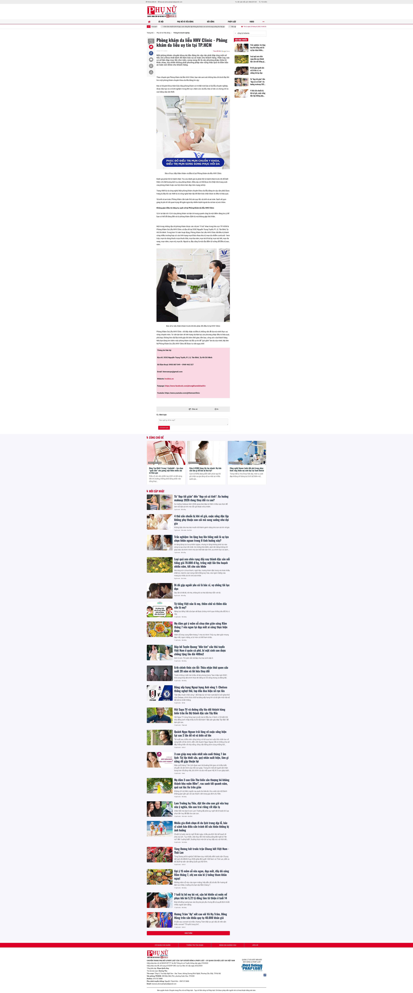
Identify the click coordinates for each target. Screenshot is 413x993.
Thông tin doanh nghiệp (155, 462)
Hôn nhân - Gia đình (186, 530)
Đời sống (183, 509)
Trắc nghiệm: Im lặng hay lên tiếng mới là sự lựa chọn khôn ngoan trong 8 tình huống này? (207, 26)
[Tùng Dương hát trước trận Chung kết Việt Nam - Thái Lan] (160, 854)
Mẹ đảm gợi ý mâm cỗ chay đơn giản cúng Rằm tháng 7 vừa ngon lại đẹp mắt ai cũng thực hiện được (200, 627)
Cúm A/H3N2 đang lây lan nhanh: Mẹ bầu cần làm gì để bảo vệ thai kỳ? (205, 469)
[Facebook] (265, 975)
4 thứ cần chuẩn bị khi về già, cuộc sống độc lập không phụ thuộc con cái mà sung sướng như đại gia (201, 519)
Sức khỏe (183, 578)
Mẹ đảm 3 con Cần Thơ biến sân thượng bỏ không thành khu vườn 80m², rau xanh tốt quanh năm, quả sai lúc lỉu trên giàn (201, 783)
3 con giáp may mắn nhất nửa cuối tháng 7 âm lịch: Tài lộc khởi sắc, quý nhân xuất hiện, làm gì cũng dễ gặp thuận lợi (201, 757)
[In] (151, 66)
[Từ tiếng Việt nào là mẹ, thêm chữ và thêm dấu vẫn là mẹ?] (160, 609)
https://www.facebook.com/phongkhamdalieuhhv (185, 386)
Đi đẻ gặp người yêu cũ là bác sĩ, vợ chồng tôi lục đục (202, 587)
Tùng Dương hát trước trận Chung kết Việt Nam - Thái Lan (201, 850)
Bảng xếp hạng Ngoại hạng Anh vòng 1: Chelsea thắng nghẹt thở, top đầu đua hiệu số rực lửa (200, 689)
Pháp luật (184, 725)
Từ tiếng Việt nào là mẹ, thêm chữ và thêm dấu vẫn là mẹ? (200, 605)
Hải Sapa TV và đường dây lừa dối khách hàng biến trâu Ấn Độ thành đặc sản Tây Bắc (199, 711)
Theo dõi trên (217, 51)
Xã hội (183, 703)
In (217, 409)
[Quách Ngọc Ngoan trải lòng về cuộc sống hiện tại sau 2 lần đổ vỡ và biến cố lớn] (160, 737)
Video (183, 773)
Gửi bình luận (164, 428)
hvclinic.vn (169, 379)
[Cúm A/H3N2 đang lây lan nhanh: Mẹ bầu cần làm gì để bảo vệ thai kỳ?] (206, 453)
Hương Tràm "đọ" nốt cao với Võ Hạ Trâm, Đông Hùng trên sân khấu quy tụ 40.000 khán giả (200, 916)
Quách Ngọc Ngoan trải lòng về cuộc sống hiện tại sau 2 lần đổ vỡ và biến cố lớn (200, 733)
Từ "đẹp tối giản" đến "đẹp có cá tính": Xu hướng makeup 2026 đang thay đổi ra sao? (201, 498)
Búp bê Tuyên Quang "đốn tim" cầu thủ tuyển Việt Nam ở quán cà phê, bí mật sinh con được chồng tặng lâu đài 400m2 (200, 650)
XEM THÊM (188, 933)
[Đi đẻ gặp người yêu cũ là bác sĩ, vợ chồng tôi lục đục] (160, 591)
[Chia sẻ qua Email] (151, 59)
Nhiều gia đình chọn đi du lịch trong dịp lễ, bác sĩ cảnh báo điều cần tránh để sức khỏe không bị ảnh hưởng (201, 826)
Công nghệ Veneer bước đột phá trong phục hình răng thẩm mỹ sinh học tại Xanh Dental (247, 469)
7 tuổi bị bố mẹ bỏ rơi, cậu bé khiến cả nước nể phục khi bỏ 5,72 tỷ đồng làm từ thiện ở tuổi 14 (200, 896)
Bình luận (151, 41)
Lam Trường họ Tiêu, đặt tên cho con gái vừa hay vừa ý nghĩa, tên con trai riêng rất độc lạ (201, 805)
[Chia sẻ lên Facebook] (151, 53)
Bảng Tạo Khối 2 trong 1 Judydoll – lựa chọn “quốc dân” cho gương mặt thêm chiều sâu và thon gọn (166, 470)
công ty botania (243, 33)
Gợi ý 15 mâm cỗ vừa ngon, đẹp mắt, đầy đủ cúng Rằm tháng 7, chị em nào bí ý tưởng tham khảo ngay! (201, 874)
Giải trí (183, 747)
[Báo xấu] (151, 72)
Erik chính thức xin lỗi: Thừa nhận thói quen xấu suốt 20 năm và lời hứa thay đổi (201, 669)
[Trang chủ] (149, 21)
